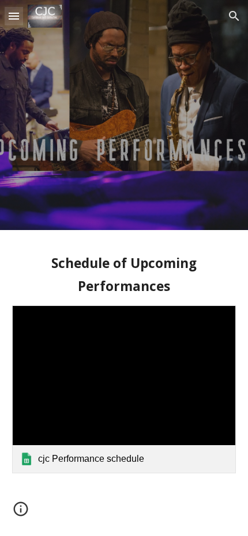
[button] (14, 16)
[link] (124, 389)
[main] (124, 274)
